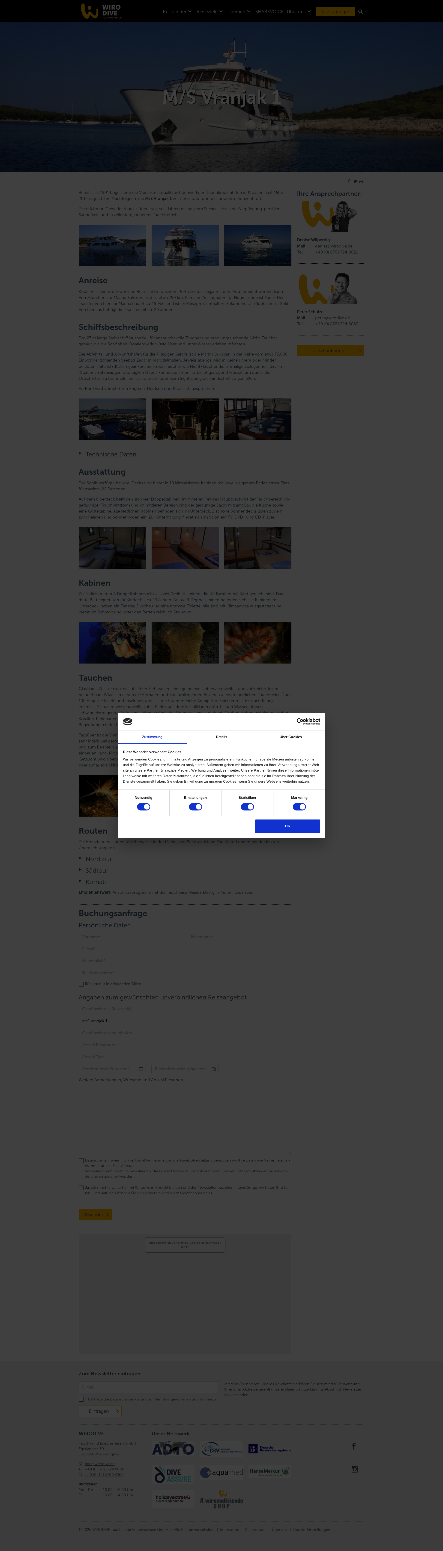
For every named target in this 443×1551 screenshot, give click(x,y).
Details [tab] (221, 737)
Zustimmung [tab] (152, 737)
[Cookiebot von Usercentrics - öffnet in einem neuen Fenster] (300, 721)
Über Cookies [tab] (291, 737)
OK (287, 826)
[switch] (195, 807)
